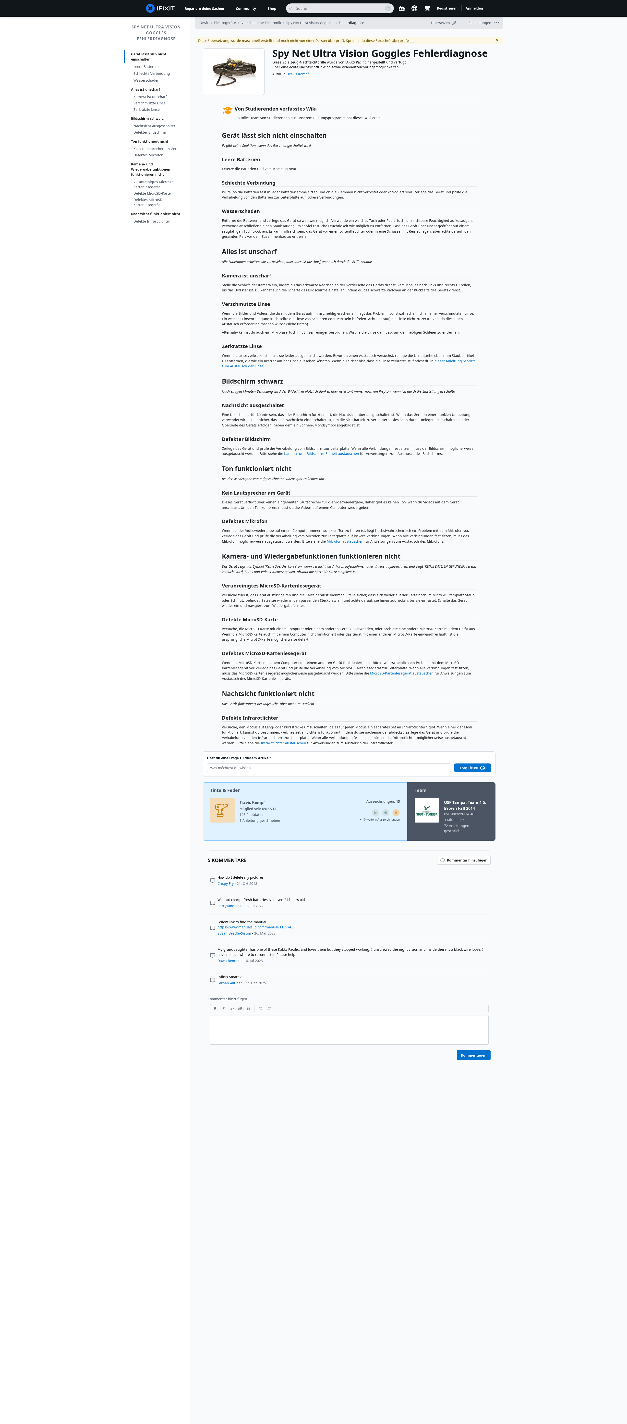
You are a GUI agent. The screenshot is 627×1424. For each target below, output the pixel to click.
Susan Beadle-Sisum (234, 933)
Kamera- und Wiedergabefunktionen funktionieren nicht (150, 169)
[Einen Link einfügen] (240, 1008)
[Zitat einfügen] (248, 1008)
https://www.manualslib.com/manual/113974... (255, 927)
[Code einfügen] (232, 1008)
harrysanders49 (230, 905)
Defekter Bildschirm (149, 132)
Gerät (203, 22)
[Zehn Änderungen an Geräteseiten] (375, 813)
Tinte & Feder (225, 790)
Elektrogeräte (225, 22)
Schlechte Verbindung (151, 73)
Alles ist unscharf (145, 89)
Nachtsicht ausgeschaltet (154, 126)
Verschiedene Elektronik (261, 22)
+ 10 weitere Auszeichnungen (380, 819)
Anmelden (474, 8)
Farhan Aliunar (229, 983)
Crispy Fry (225, 883)
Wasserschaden (146, 80)
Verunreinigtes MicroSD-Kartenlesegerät (153, 184)
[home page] (160, 8)
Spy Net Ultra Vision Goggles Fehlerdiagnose (156, 32)
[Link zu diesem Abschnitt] (219, 136)
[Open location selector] (414, 8)
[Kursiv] (223, 1008)
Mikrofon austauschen (345, 541)
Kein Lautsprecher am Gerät (156, 148)
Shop (272, 8)
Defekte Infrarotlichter (151, 221)
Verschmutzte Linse (149, 103)
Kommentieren (473, 1055)
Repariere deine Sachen (204, 8)
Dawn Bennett (229, 960)
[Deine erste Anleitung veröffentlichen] (396, 813)
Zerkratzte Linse (146, 109)
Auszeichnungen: (383, 801)
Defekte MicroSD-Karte (152, 193)
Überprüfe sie (403, 40)
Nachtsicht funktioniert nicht (155, 214)
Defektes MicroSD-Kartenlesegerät (148, 202)
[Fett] (215, 1008)
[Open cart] (427, 8)
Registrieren (447, 8)
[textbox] (349, 1030)
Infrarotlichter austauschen (283, 743)
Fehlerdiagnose (351, 22)
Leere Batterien (146, 66)
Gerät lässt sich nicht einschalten (148, 57)
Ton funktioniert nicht (149, 141)
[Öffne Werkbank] (402, 8)
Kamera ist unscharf (150, 96)
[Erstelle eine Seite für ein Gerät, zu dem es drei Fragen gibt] (386, 813)
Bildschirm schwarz (147, 118)
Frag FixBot (469, 767)
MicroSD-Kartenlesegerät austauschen (402, 673)
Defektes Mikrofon (148, 155)
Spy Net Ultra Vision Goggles (309, 22)
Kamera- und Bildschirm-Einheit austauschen (321, 453)
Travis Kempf (298, 74)
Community (246, 8)
